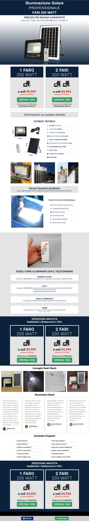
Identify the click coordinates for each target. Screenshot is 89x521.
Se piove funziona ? (23, 453)
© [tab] (12, 513)
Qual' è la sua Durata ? (24, 450)
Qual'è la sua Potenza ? (24, 447)
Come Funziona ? (22, 441)
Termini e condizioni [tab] (34, 513)
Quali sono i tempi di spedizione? (62, 447)
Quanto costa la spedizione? (60, 450)
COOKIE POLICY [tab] (18, 513)
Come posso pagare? (58, 441)
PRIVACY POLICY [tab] (25, 513)
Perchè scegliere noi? (24, 457)
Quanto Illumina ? (22, 444)
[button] (29, 440)
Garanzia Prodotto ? (58, 453)
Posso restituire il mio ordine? (61, 457)
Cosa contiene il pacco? (59, 444)
